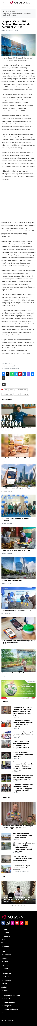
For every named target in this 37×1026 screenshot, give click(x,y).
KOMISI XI (25, 394)
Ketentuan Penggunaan (10, 995)
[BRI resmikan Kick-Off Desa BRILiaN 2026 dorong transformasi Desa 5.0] (18, 660)
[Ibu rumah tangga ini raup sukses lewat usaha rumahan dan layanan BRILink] (18, 538)
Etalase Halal (6, 973)
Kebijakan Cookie (8, 1002)
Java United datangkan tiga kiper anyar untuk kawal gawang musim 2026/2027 (23, 777)
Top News (5, 797)
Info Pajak (5, 977)
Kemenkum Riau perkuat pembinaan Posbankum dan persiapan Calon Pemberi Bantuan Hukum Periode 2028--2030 (23, 766)
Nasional (4, 990)
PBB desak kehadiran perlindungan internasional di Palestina (23, 755)
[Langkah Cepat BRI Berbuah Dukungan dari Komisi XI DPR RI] (18, 813)
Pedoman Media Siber (9, 1009)
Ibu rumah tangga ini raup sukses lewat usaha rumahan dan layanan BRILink (17, 549)
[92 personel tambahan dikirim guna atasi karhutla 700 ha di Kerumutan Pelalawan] (6, 723)
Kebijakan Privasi (7, 999)
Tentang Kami (6, 1006)
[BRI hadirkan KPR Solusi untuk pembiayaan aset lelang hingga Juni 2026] (18, 475)
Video (3, 943)
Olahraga (4, 965)
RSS (2, 1012)
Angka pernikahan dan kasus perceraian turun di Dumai (17, 898)
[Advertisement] (18, 201)
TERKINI (4, 701)
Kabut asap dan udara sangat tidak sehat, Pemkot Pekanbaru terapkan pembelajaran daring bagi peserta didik (24, 847)
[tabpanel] (18, 892)
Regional (4, 968)
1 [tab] (13, 905)
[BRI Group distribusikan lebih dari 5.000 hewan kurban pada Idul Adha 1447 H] (18, 598)
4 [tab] (21, 905)
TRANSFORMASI (21, 390)
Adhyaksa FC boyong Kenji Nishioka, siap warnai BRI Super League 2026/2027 (17, 427)
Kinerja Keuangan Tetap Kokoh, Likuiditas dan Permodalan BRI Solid (18, 579)
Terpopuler (5, 936)
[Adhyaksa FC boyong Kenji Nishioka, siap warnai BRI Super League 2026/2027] (18, 415)
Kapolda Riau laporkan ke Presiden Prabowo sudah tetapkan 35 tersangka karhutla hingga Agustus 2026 (22, 711)
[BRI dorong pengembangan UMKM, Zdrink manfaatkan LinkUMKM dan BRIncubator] (18, 445)
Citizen (4, 958)
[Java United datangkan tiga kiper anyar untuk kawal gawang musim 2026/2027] (6, 778)
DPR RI (17, 394)
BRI (6, 390)
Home (7, 11)
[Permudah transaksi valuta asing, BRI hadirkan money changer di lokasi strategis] (18, 506)
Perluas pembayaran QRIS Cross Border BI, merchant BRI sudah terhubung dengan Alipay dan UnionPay (18, 641)
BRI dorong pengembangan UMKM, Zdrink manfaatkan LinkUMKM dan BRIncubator (18, 457)
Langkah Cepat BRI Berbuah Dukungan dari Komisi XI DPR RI (17, 14)
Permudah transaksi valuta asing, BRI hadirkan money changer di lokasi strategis (16, 518)
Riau (13, 11)
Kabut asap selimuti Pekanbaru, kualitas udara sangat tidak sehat (22, 858)
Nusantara (5, 946)
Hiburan (4, 984)
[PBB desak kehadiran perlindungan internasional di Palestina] (6, 755)
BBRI (11, 390)
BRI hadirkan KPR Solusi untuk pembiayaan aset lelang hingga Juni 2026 (18, 487)
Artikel (4, 987)
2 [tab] (16, 905)
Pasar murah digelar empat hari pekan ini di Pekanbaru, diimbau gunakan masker (23, 734)
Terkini (4, 929)
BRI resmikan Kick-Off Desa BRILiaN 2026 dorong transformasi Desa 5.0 (18, 672)
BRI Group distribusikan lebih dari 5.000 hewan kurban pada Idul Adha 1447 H (17, 609)
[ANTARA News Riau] (20, 2)
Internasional (6, 955)
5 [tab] (24, 905)
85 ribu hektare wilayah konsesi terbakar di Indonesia (21, 868)
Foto (3, 876)
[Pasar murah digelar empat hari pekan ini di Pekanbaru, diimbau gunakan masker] (6, 735)
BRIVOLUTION (7, 394)
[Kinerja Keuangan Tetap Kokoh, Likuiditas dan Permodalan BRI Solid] (18, 568)
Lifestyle (4, 961)
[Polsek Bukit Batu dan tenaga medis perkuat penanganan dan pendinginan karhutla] (6, 744)
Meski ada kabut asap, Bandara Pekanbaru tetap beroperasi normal (22, 836)
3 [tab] (19, 905)
